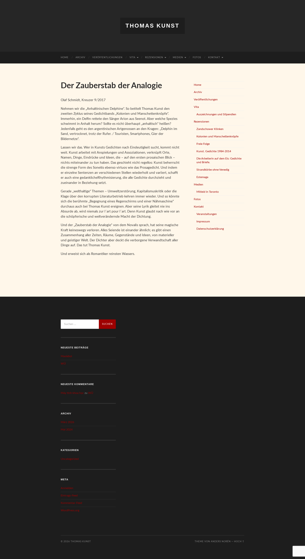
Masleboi (66, 356)
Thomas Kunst (152, 25)
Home (64, 57)
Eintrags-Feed (69, 495)
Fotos (197, 57)
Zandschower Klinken (209, 129)
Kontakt (214, 57)
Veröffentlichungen (107, 57)
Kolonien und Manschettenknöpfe (217, 136)
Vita (132, 57)
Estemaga (202, 177)
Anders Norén (221, 541)
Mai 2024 (67, 429)
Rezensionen (154, 57)
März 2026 (67, 422)
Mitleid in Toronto (207, 191)
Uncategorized (70, 459)
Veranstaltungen (206, 214)
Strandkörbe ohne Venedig (212, 169)
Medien (178, 57)
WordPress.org (70, 510)
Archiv (80, 57)
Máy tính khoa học (72, 393)
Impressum (203, 221)
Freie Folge (203, 143)
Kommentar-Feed (71, 503)
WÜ (63, 363)
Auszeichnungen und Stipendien (216, 114)
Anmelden (67, 488)
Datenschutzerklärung (210, 228)
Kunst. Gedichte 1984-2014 (213, 151)
